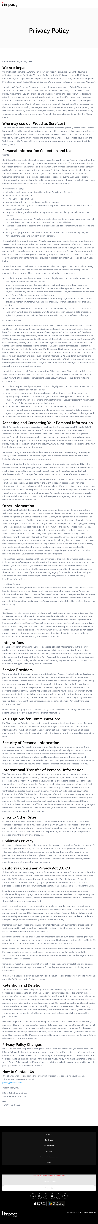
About (49, 1162)
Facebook (45, 1196)
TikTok (58, 1196)
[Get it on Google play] (56, 1203)
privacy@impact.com (12, 1082)
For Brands (49, 1140)
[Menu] (94, 4)
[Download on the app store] (40, 1203)
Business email (50, 1181)
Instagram (39, 1196)
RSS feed (65, 1196)
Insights (49, 1151)
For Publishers (49, 1145)
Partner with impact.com (49, 1157)
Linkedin (32, 1196)
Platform (49, 1134)
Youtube (52, 1196)
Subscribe (49, 1188)
